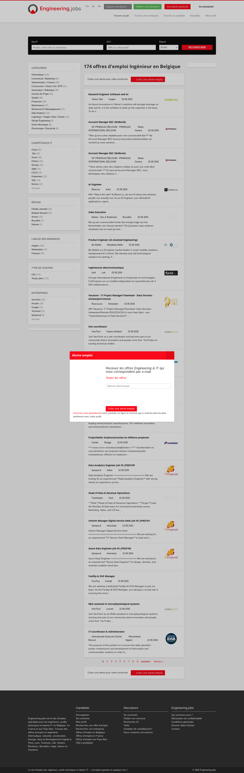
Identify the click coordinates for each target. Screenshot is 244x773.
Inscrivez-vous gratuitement (87, 413)
